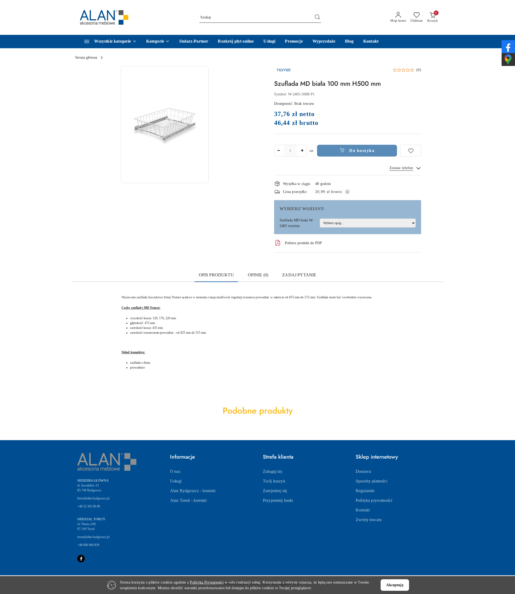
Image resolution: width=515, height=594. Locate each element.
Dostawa (363, 471)
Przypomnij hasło (278, 500)
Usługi (176, 481)
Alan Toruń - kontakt (188, 500)
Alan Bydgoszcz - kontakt (192, 490)
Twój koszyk (274, 481)
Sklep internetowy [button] (377, 457)
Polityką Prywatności (207, 582)
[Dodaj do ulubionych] (410, 151)
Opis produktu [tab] (216, 275)
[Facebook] (81, 558)
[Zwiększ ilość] (302, 150)
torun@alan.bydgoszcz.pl (93, 537)
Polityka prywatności (374, 500)
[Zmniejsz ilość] (278, 150)
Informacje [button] (182, 457)
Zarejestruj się (275, 490)
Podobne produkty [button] (258, 410)
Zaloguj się (272, 471)
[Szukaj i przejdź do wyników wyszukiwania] (317, 17)
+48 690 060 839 (88, 545)
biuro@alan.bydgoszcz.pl (93, 498)
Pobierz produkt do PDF (303, 243)
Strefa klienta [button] (278, 457)
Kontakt (363, 510)
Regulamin (365, 490)
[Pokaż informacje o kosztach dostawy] (347, 192)
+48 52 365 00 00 (88, 506)
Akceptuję (394, 585)
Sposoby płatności (371, 481)
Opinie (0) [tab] (258, 275)
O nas (175, 471)
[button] (158, 41)
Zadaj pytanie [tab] (299, 275)
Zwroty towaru (369, 519)
